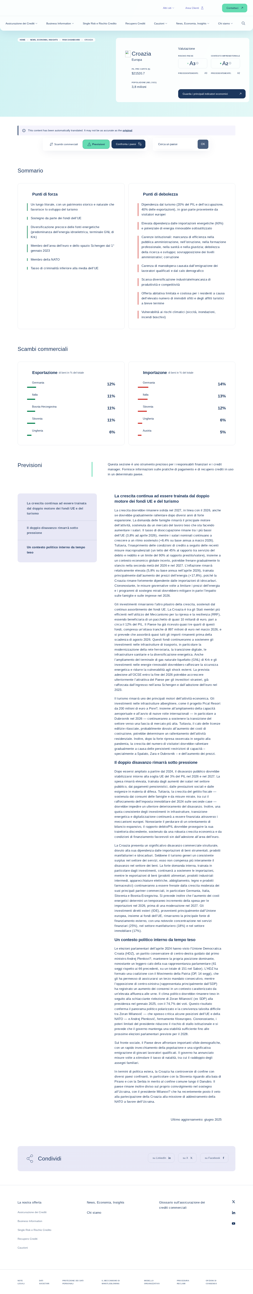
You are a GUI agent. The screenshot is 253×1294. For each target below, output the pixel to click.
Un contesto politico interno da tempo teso (56, 550)
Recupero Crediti (27, 1238)
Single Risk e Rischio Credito (34, 1229)
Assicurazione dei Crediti (32, 1212)
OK (204, 144)
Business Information (30, 1221)
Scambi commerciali (66, 144)
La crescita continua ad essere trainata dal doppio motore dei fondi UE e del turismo (56, 508)
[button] (21, 23)
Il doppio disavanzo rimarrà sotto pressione (52, 530)
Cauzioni (23, 1247)
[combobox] (175, 145)
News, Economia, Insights (105, 1202)
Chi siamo (94, 1212)
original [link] (127, 130)
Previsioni (98, 144)
